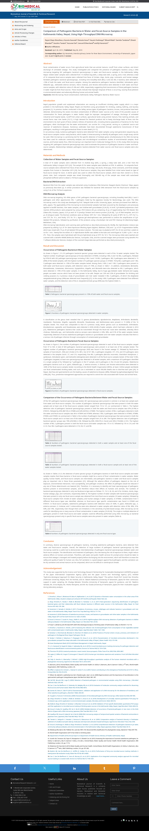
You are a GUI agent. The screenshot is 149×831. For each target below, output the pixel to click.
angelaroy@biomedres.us (21, 802)
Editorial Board (109, 7)
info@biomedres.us (18, 1)
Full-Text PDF (80, 22)
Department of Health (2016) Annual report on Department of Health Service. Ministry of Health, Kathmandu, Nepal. (87, 736)
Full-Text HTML (52, 22)
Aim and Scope (54, 787)
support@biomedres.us (21, 800)
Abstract (66, 22)
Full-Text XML (95, 22)
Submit (114, 809)
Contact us (53, 804)
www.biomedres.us (83, 825)
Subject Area (54, 800)
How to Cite (110, 22)
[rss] (134, 820)
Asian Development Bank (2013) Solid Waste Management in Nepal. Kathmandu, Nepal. (78, 643)
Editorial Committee (56, 790)
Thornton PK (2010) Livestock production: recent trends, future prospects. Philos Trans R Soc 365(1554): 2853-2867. (87, 651)
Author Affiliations (53, 47)
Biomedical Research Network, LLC (70, 822)
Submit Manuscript (127, 7)
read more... (100, 796)
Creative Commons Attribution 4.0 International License (52, 825)
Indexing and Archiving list (59, 797)
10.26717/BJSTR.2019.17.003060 (60, 56)
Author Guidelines (56, 794)
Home (77, 7)
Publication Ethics (91, 7)
